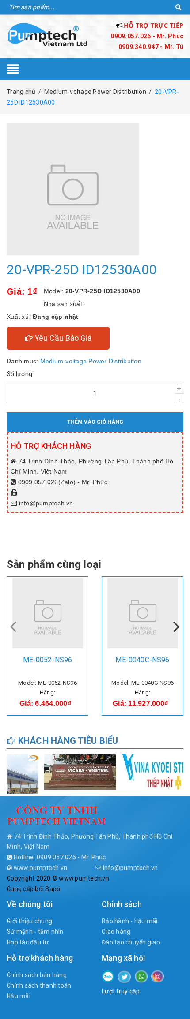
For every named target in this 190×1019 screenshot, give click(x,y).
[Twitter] (124, 976)
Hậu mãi (18, 996)
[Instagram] (157, 976)
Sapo (52, 888)
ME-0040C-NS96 (142, 660)
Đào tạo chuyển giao (131, 942)
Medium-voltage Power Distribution (90, 361)
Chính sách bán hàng (37, 974)
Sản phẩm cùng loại (54, 564)
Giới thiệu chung (29, 921)
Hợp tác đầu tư (28, 942)
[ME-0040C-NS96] (142, 613)
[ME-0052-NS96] (47, 613)
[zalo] (108, 976)
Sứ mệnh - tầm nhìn (35, 931)
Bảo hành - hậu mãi (130, 921)
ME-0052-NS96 (47, 660)
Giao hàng (116, 931)
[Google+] (141, 976)
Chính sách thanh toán (39, 985)
